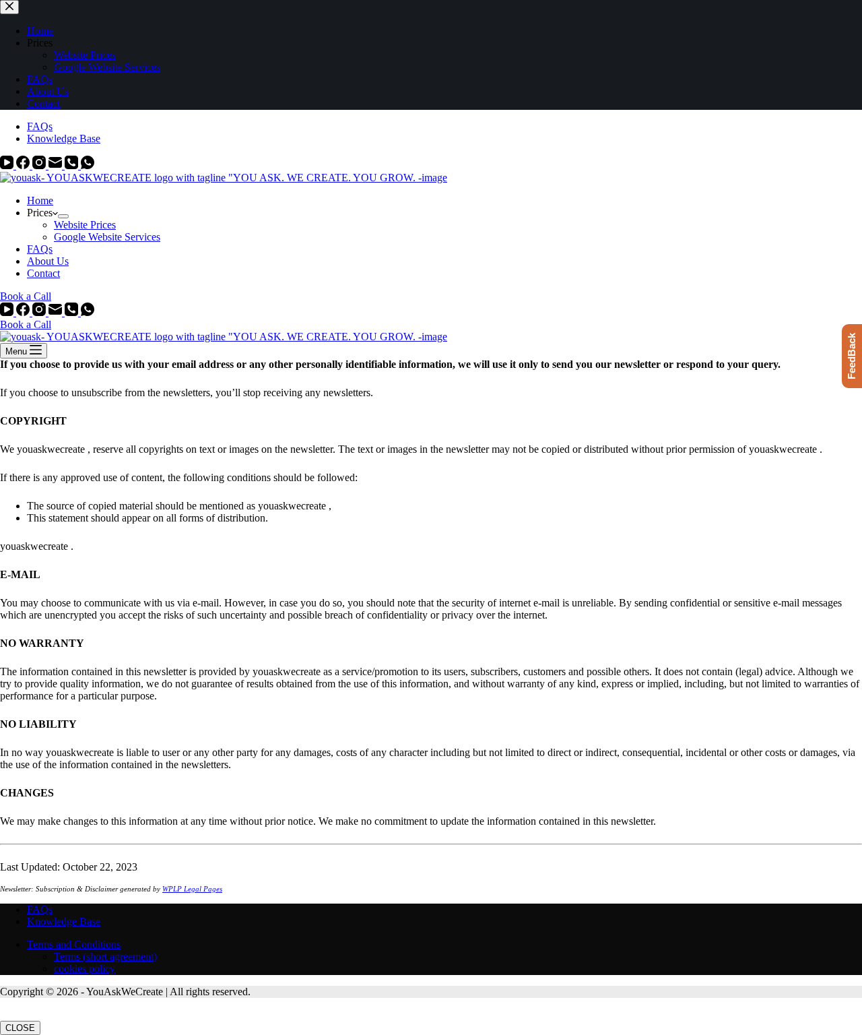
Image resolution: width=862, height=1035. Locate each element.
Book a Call (25, 296)
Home (40, 200)
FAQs (40, 126)
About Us (48, 261)
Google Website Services (107, 237)
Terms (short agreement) (105, 956)
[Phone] (73, 165)
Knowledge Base (63, 138)
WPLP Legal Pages (192, 889)
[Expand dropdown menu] (63, 216)
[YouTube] (8, 165)
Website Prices (85, 224)
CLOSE (20, 1028)
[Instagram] (40, 165)
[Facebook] (24, 165)
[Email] (56, 165)
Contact (43, 273)
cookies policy (84, 968)
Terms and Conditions (74, 944)
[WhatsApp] (87, 165)
